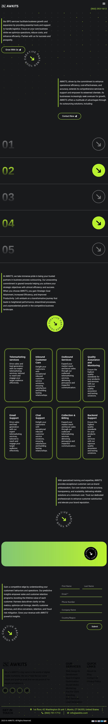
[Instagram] (19, 690)
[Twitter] (27, 690)
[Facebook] (5, 690)
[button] (104, 3)
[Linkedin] (12, 690)
